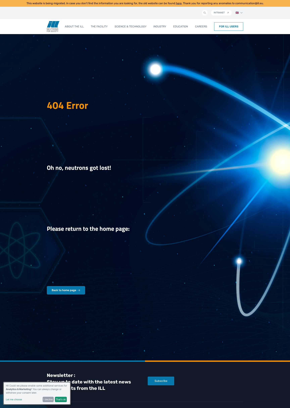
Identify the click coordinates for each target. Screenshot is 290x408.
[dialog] (36, 393)
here (179, 3)
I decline (48, 399)
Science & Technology (131, 26)
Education (180, 26)
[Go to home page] (53, 26)
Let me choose (14, 399)
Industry (159, 26)
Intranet (219, 12)
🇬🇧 (237, 12)
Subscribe (161, 380)
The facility (99, 26)
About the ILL (74, 26)
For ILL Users (228, 26)
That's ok (61, 399)
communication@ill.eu (249, 3)
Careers (201, 26)
